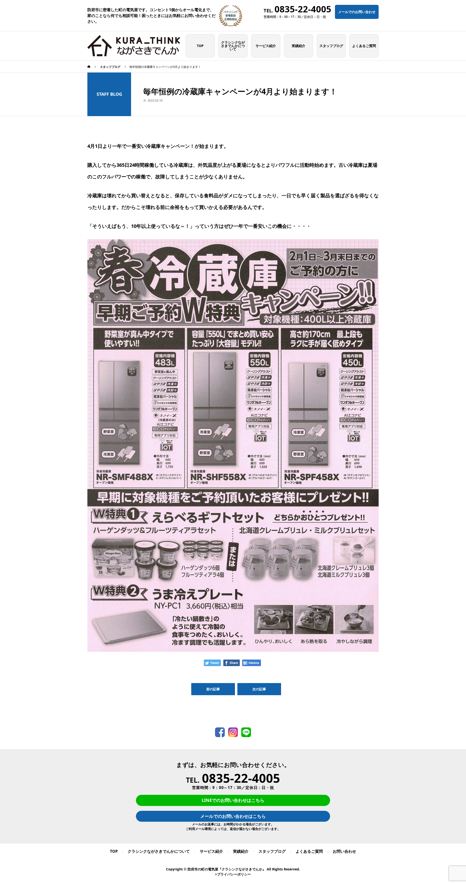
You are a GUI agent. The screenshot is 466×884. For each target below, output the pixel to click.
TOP (200, 45)
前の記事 (213, 689)
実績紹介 (298, 45)
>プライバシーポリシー (233, 874)
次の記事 (259, 689)
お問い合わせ (344, 851)
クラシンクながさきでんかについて (233, 45)
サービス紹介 (266, 45)
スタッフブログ (331, 45)
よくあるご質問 (364, 45)
